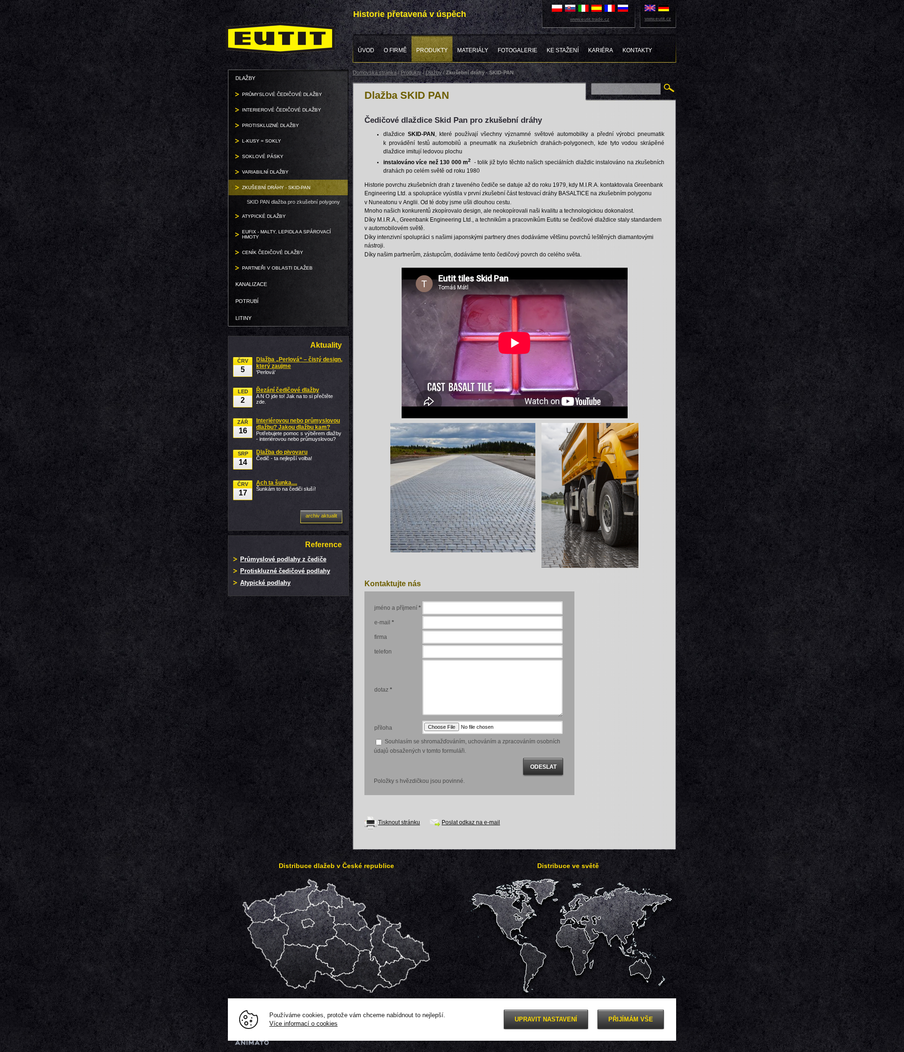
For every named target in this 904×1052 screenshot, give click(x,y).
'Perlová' (299, 365)
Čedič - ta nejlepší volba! (284, 455)
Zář (242, 427)
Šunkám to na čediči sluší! (286, 485)
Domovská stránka (374, 72)
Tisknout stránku (399, 822)
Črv (242, 366)
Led (243, 396)
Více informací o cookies (303, 1023)
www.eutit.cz (658, 18)
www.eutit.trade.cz (589, 19)
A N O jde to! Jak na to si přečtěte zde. (294, 396)
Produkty (411, 72)
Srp (243, 458)
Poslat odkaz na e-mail (471, 822)
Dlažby (434, 72)
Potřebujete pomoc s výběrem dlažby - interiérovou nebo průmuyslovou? (298, 429)
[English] (650, 7)
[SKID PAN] (462, 487)
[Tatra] (589, 495)
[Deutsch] (663, 7)
